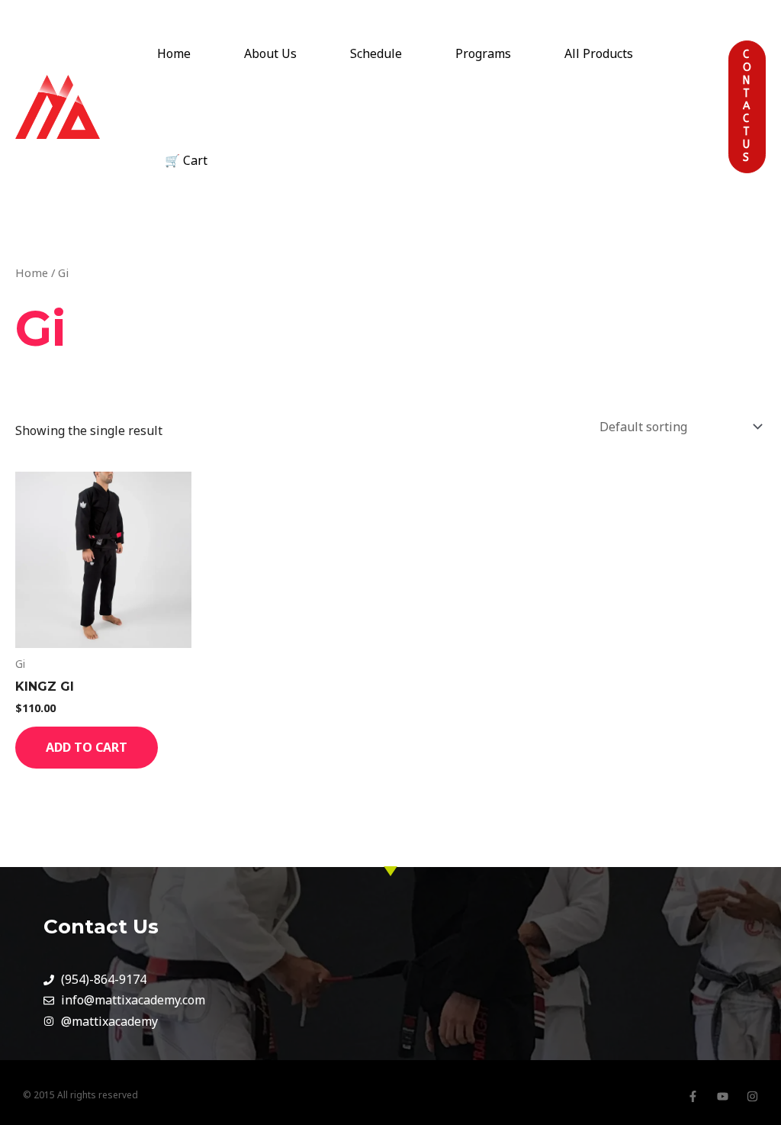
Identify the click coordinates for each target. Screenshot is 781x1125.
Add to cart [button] (86, 747)
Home (174, 53)
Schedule (376, 53)
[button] (747, 156)
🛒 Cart (186, 160)
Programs (483, 53)
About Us (270, 53)
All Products (598, 53)
